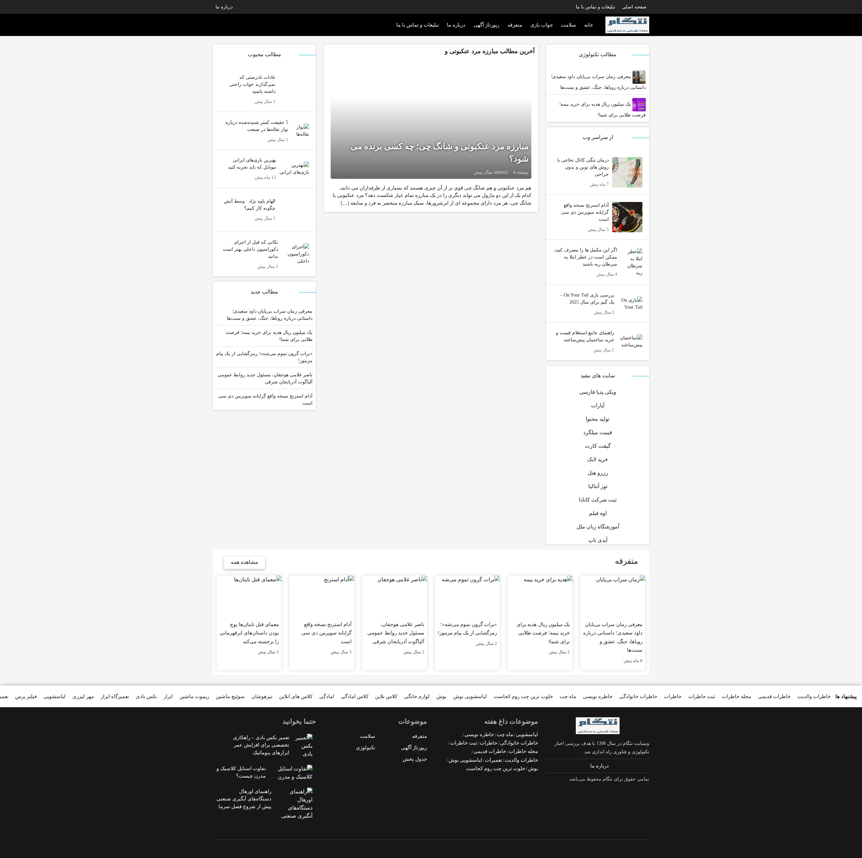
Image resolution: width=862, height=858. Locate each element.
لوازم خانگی (417, 696)
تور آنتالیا (597, 486)
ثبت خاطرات (701, 696)
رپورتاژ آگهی (486, 25)
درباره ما (224, 6)
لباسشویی (54, 696)
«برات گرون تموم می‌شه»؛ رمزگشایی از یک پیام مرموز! (264, 357)
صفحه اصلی (634, 6)
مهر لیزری (83, 696)
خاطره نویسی (597, 696)
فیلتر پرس (26, 696)
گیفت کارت (598, 446)
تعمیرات (493, 760)
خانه (588, 25)
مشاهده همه (244, 562)
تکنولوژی (365, 747)
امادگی (326, 696)
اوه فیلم (598, 513)
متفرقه (514, 25)
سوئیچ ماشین (230, 696)
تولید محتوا (597, 419)
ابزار (168, 696)
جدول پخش (415, 759)
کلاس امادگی (354, 696)
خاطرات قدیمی (774, 696)
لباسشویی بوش (470, 696)
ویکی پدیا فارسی (597, 392)
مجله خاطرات (736, 696)
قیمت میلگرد (597, 432)
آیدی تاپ (597, 540)
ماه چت (568, 696)
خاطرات (673, 696)
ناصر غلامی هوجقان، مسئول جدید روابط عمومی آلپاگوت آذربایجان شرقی (265, 378)
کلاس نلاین (386, 696)
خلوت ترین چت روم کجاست (523, 696)
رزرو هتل (598, 473)
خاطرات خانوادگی (638, 696)
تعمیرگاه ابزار (115, 696)
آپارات (597, 405)
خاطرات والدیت (814, 696)
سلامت (568, 25)
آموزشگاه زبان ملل (597, 526)
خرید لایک (597, 459)
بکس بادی (146, 696)
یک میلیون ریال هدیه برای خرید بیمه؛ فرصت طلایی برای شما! (602, 109)
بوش (441, 696)
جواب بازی (541, 25)
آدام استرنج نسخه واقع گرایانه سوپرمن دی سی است (265, 399)
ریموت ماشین (194, 696)
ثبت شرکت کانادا (598, 500)
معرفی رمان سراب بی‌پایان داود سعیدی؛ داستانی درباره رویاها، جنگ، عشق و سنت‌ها (598, 82)
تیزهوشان (262, 696)
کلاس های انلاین (295, 696)
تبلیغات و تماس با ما (595, 6)
